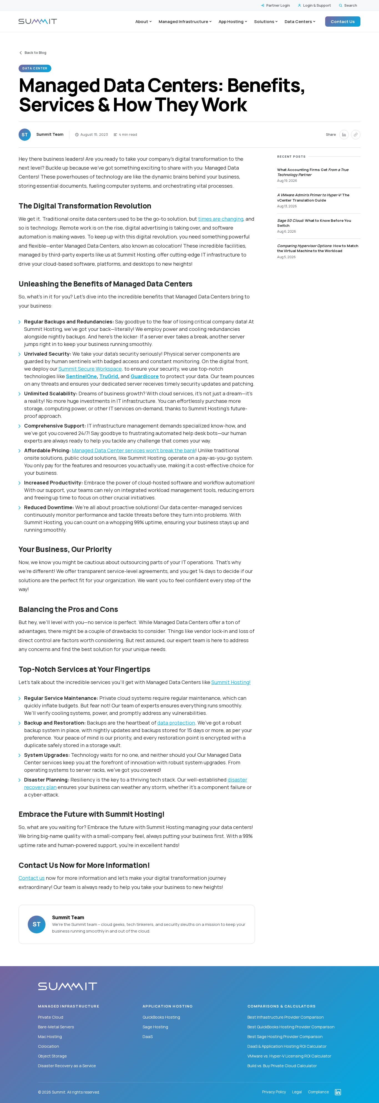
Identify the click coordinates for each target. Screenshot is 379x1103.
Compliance (318, 1092)
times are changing (220, 218)
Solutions (264, 21)
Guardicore (145, 376)
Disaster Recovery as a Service (67, 1065)
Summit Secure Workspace (90, 368)
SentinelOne (81, 376)
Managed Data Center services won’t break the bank (133, 450)
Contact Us (343, 21)
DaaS (148, 1036)
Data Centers (298, 21)
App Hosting (231, 21)
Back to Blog (35, 52)
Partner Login (278, 5)
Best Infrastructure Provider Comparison (285, 1017)
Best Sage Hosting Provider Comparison (285, 1036)
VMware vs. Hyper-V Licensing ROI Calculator (289, 1056)
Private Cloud (50, 1017)
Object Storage (52, 1056)
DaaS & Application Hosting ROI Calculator (287, 1046)
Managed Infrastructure (183, 21)
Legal (297, 1092)
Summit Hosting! (231, 682)
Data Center (34, 68)
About (141, 21)
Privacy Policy (274, 1092)
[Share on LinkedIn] (344, 134)
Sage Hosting (155, 1026)
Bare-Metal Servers (56, 1026)
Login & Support (317, 5)
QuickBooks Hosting (161, 1017)
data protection (176, 722)
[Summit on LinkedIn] (338, 1092)
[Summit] (38, 21)
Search (350, 5)
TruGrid (108, 376)
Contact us (32, 878)
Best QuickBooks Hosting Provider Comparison (291, 1026)
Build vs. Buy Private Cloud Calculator (282, 1065)
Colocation (48, 1046)
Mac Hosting (50, 1036)
